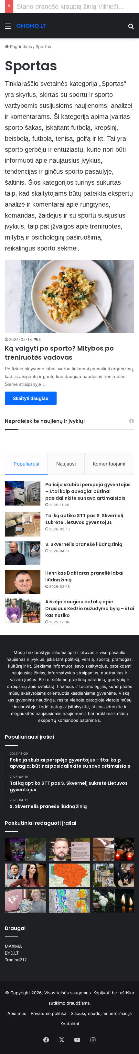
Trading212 (16, 959)
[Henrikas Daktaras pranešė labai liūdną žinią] (22, 582)
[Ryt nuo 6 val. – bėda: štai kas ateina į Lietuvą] (69, 875)
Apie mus (16, 1013)
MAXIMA (13, 946)
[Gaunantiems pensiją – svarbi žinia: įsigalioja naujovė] (25, 901)
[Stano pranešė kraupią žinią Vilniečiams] (69, 849)
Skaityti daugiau (30, 398)
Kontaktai (69, 1023)
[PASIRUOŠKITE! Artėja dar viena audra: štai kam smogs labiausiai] (69, 901)
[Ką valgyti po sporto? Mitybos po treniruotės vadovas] (69, 296)
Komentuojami (109, 464)
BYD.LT (12, 953)
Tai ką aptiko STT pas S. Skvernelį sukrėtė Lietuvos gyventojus (84, 519)
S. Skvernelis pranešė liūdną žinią (83, 544)
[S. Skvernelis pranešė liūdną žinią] (22, 553)
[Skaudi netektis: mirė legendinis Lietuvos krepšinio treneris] (113, 901)
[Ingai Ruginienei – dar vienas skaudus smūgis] (25, 875)
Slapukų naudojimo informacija (101, 1013)
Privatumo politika (48, 1013)
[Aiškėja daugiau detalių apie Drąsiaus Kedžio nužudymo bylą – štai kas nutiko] (22, 611)
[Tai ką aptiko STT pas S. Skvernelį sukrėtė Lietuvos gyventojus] (22, 524)
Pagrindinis (20, 46)
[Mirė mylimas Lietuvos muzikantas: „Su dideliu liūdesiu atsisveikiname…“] (113, 849)
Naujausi (66, 464)
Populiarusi (26, 464)
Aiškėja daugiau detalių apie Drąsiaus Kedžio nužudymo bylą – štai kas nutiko (89, 609)
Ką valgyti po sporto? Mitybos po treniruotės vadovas (59, 353)
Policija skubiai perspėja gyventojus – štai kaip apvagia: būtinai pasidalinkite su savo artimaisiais (88, 491)
